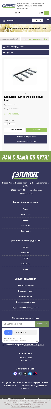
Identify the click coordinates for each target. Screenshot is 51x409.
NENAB (25, 269)
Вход (41, 13)
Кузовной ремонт (25, 291)
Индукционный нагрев (25, 302)
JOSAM (25, 247)
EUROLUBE (25, 253)
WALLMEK (25, 264)
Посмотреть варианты (26, 141)
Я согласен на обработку (24, 345)
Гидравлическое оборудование (25, 308)
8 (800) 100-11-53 (13, 13)
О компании (25, 214)
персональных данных (34, 345)
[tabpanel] (25, 75)
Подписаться (42, 324)
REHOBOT (25, 258)
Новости (25, 220)
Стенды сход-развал (25, 285)
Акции (25, 209)
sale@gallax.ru (36, 190)
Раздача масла (25, 296)
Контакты (25, 225)
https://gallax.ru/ (26, 194)
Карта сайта (26, 231)
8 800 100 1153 (26, 361)
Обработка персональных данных (26, 407)
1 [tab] (25, 93)
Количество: (9, 120)
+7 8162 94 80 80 (25, 358)
